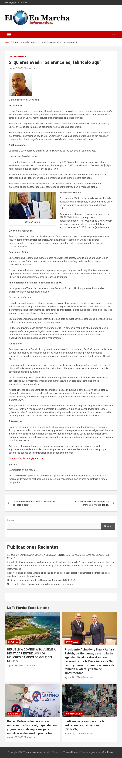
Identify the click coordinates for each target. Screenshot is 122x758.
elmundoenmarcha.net (37, 752)
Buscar (10, 520)
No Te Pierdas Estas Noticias (28, 608)
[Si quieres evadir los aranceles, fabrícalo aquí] (20, 74)
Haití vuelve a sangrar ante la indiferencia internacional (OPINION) (41, 580)
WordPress (107, 752)
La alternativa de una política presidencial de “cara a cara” (34, 503)
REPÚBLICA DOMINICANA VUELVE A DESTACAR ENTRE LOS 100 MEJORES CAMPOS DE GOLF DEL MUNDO (31, 655)
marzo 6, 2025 (16, 68)
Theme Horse (70, 752)
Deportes (13, 642)
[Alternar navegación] (9, 34)
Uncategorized (18, 56)
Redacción (30, 68)
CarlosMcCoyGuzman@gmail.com (26, 458)
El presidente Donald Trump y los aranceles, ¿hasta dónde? (92, 503)
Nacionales (71, 642)
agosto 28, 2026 (15, 665)
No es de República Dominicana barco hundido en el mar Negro (40, 584)
